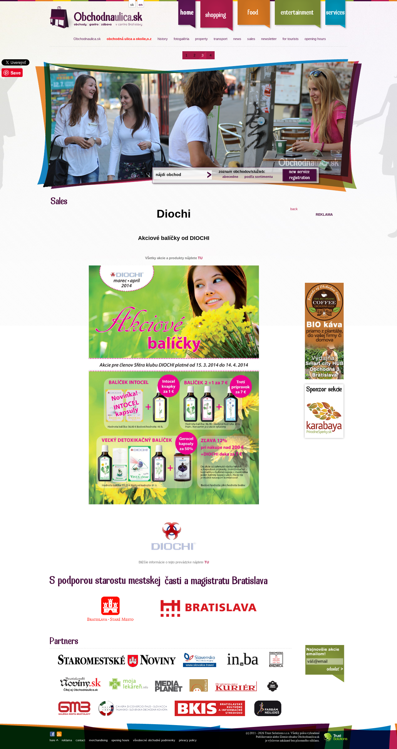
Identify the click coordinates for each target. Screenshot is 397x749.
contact (80, 740)
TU (200, 258)
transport (220, 39)
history (163, 39)
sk (132, 5)
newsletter (269, 39)
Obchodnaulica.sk (87, 39)
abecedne (230, 176)
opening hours (315, 39)
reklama (67, 740)
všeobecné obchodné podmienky (154, 740)
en (141, 5)
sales (251, 39)
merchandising (98, 740)
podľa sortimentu (258, 176)
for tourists (291, 39)
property (201, 39)
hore (54, 740)
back (294, 209)
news (237, 39)
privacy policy (188, 740)
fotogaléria (181, 39)
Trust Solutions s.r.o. (277, 733)
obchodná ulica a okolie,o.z (129, 39)
